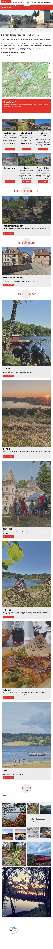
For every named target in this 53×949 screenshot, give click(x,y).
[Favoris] (45, 2)
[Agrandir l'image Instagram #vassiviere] (7, 834)
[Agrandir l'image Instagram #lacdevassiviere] (14, 815)
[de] (50, 2)
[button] (47, 2)
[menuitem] (13, 2)
